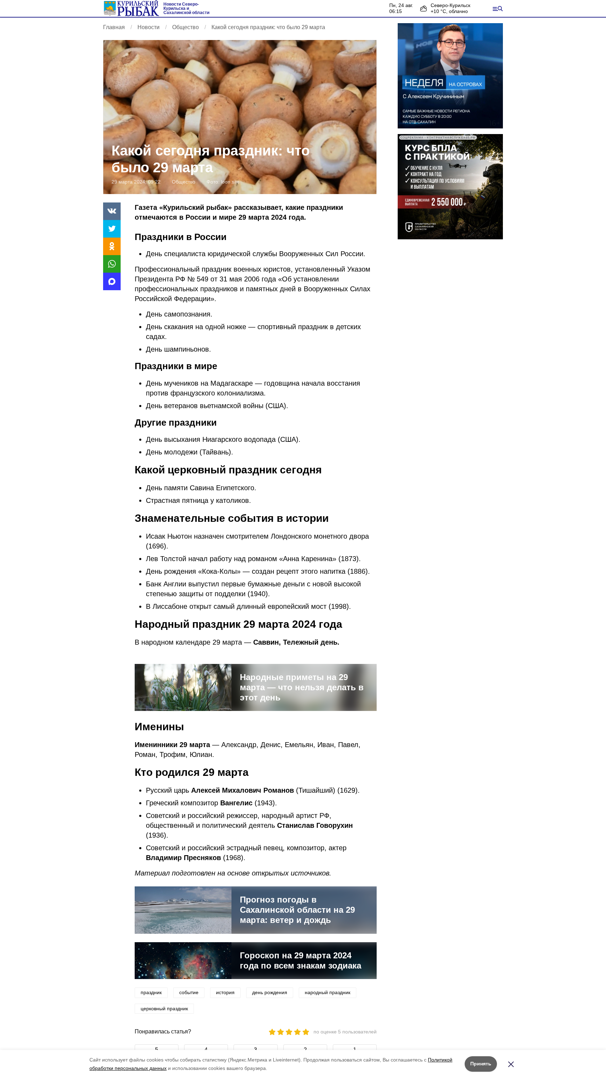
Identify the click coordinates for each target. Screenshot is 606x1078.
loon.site (230, 182)
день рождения (269, 992)
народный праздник (327, 992)
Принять (480, 1063)
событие (188, 992)
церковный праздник (164, 1008)
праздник (151, 992)
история (225, 992)
